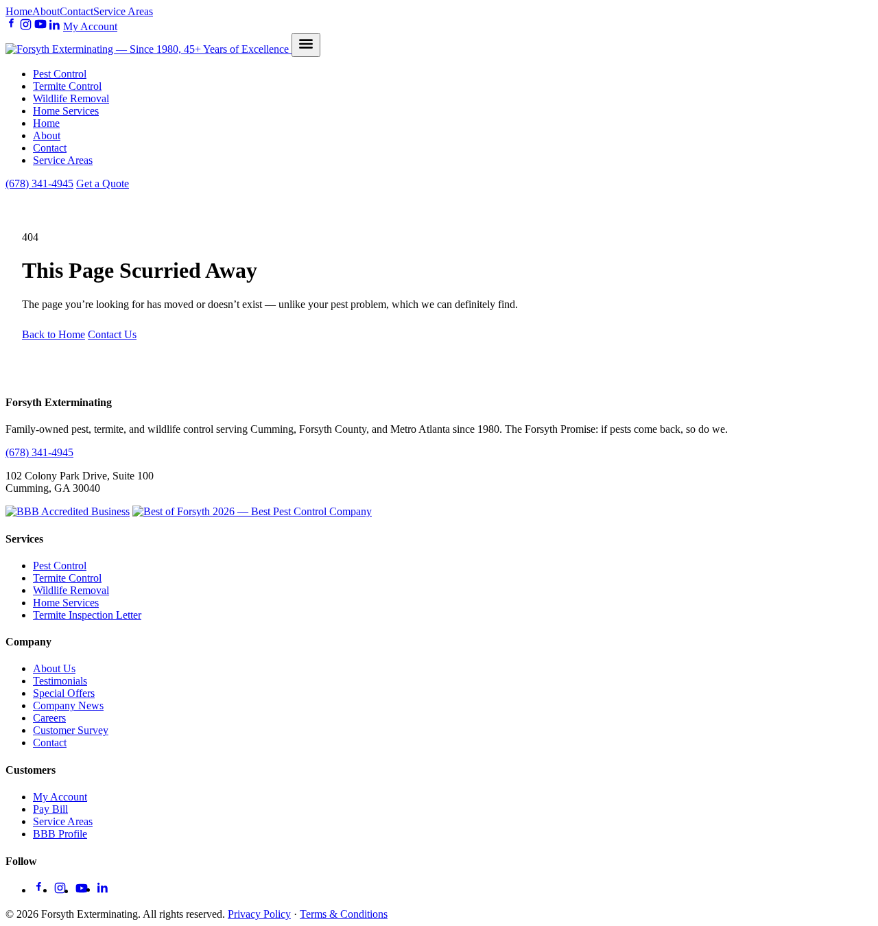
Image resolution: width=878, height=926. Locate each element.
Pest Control (59, 74)
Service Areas (123, 11)
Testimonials (60, 681)
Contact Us (112, 334)
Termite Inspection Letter (87, 615)
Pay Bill (50, 809)
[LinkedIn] (54, 26)
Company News (68, 705)
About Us (54, 668)
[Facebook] (11, 26)
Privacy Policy (259, 914)
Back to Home (53, 334)
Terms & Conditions (344, 914)
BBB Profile (60, 834)
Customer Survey (70, 730)
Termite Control (67, 86)
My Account (90, 26)
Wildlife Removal (71, 98)
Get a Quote (102, 183)
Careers (49, 718)
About (46, 11)
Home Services (66, 111)
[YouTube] (40, 26)
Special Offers (64, 693)
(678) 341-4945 (39, 183)
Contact (76, 11)
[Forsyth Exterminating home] (148, 49)
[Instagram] (26, 26)
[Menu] (306, 45)
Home (18, 11)
